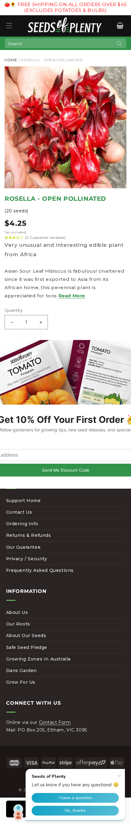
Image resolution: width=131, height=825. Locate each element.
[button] (9, 25)
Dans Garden (21, 670)
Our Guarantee (23, 547)
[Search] (119, 43)
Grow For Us (21, 682)
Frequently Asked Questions (40, 570)
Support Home (23, 500)
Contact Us (19, 512)
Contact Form (55, 722)
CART (120, 25)
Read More (71, 296)
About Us (17, 612)
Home (11, 60)
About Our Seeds (26, 635)
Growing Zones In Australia (38, 659)
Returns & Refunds (28, 535)
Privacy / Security (26, 558)
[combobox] (65, 43)
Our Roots (18, 624)
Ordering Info (22, 523)
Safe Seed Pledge (27, 647)
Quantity (14, 310)
